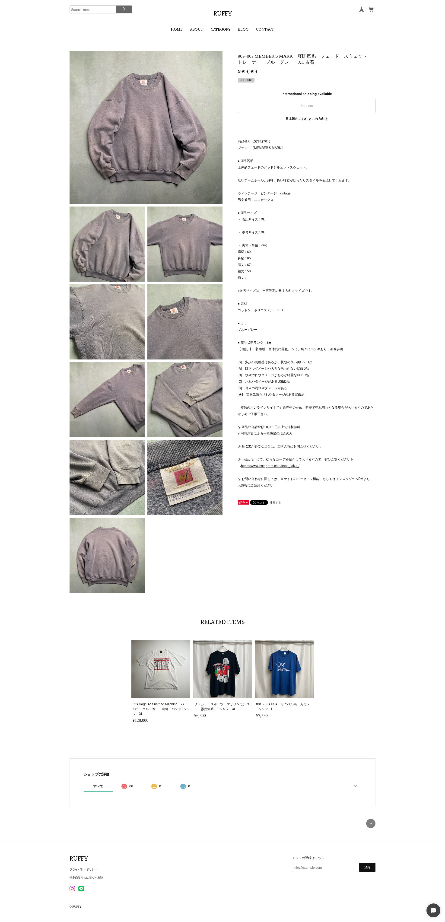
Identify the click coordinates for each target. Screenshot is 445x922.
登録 (367, 867)
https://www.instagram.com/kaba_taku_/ (270, 465)
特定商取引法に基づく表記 (86, 877)
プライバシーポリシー (83, 869)
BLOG (243, 29)
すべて (98, 786)
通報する (275, 502)
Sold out (307, 106)
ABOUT (196, 29)
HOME (177, 29)
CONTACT (265, 29)
